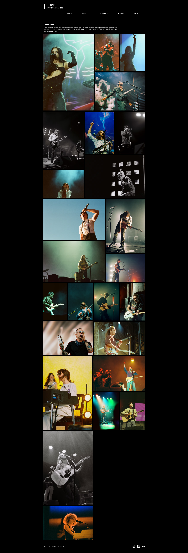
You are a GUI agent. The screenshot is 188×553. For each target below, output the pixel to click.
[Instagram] (133, 546)
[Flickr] (143, 546)
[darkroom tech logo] (138, 546)
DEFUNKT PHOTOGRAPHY (54, 6)
